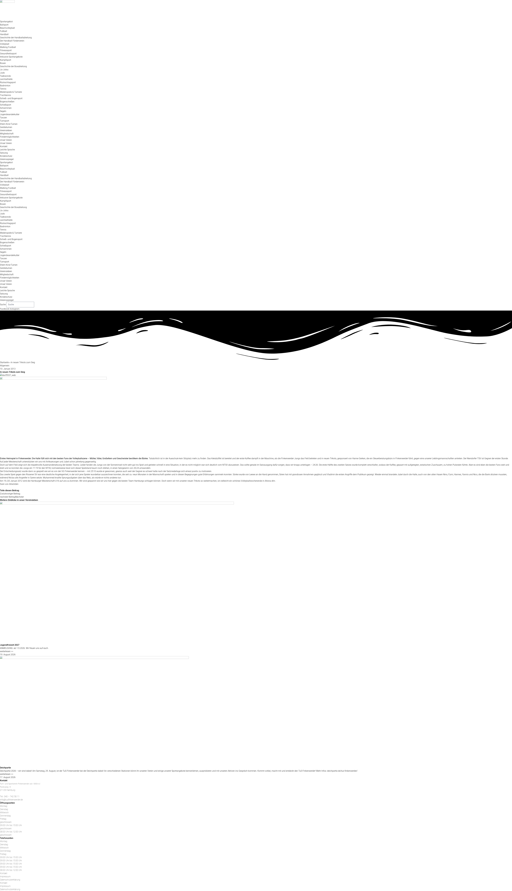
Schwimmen (6, 108)
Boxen (3, 63)
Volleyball (4, 44)
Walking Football (8, 47)
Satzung (4, 153)
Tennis (3, 89)
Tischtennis (5, 95)
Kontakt (3, 146)
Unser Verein (6, 140)
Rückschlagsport (8, 82)
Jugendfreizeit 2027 (9, 645)
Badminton (5, 85)
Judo (2, 73)
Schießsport (5, 105)
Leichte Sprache (7, 149)
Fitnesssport (6, 50)
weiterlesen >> (6, 651)
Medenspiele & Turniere (11, 92)
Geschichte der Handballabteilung (16, 37)
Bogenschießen (7, 101)
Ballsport (4, 24)
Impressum (5, 876)
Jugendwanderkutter (9, 114)
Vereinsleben (6, 130)
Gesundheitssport (8, 53)
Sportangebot (6, 21)
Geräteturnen (6, 127)
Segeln (3, 111)
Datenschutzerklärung (10, 879)
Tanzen (3, 117)
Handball (4, 34)
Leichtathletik (6, 79)
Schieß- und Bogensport (11, 98)
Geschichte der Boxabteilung (13, 66)
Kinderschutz (6, 156)
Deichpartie (5, 767)
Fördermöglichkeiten (9, 137)
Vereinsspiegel (7, 159)
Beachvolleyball (7, 28)
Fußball (3, 31)
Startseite (4, 362)
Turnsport (4, 121)
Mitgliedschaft (6, 133)
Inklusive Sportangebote (11, 56)
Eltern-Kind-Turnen (8, 124)
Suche (3, 304)
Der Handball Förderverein (12, 40)
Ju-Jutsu (4, 69)
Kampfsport (5, 60)
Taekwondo (5, 76)
